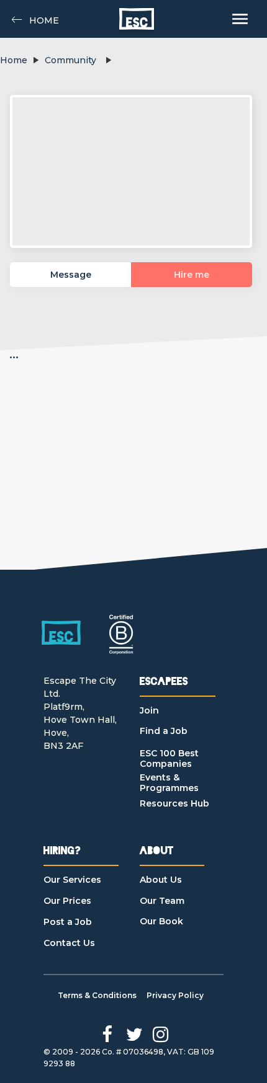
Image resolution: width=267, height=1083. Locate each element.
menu (240, 19)
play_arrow (35, 60)
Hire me (191, 274)
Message (70, 274)
